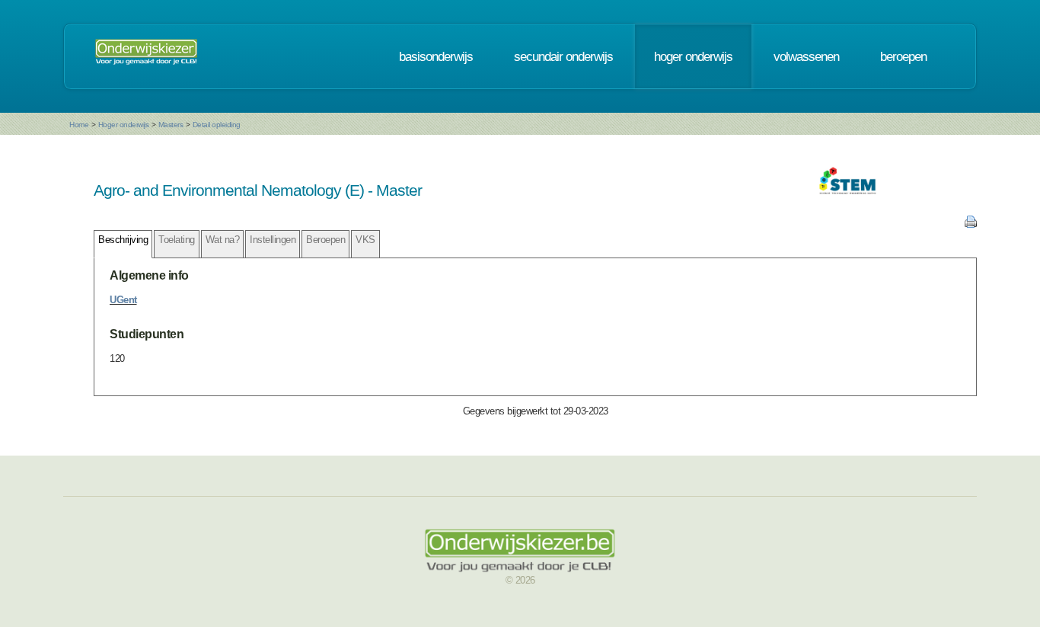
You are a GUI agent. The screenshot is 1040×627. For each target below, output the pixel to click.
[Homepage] (146, 56)
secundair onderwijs (563, 56)
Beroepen (325, 239)
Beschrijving (123, 239)
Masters (170, 124)
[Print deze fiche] (971, 224)
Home (78, 124)
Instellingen (272, 239)
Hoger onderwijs (123, 124)
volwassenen (806, 56)
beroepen (903, 56)
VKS (365, 239)
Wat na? (223, 239)
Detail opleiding (217, 124)
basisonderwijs (436, 56)
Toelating (176, 239)
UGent (123, 300)
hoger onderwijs (693, 56)
